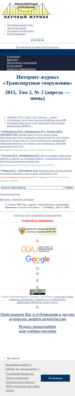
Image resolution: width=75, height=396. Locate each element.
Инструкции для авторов (22, 62)
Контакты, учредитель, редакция (17, 199)
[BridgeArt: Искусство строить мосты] (37, 302)
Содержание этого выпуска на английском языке (35, 120)
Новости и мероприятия (21, 68)
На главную (13, 358)
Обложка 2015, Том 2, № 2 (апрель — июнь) (32, 117)
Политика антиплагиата (20, 30)
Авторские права (17, 28)
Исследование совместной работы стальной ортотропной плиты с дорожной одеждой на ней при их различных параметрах (35, 158)
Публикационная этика (20, 25)
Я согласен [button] (55, 378)
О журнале (13, 56)
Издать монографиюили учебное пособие (37, 328)
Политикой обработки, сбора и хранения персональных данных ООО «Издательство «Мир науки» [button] (23, 382)
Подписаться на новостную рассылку (37, 47)
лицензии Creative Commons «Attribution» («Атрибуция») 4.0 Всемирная (41, 298)
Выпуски (12, 59)
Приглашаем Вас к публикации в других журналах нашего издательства (38, 316)
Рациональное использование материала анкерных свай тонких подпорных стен (36, 172)
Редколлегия (14, 65)
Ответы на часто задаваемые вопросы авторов (37, 215)
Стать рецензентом (10, 194)
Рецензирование (16, 33)
